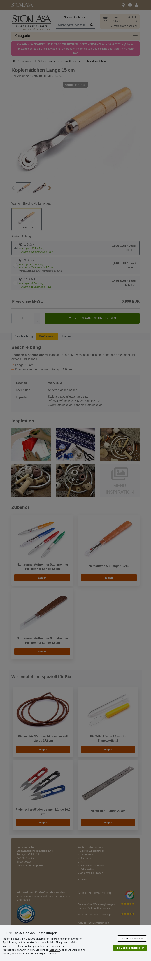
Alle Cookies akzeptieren (130, 947)
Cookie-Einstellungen (132, 938)
